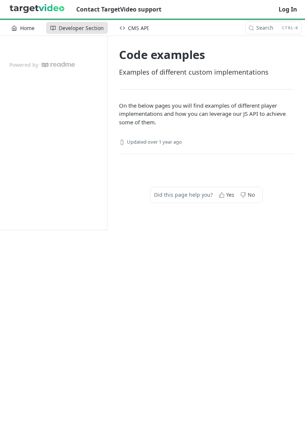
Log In (288, 9)
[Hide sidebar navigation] (105, 133)
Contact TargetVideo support (118, 9)
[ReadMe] (58, 65)
